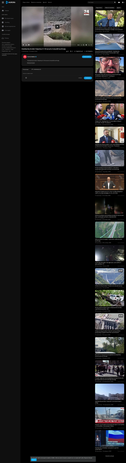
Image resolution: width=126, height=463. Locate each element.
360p (88, 39)
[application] (57, 27)
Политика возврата (6, 42)
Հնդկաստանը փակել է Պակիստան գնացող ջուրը (108, 286)
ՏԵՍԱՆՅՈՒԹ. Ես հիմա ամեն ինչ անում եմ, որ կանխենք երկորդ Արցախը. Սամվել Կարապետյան (109, 28)
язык (10, 51)
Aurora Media (31, 56)
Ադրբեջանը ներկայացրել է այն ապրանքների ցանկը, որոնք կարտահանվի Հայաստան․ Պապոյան (109, 145)
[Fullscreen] (91, 45)
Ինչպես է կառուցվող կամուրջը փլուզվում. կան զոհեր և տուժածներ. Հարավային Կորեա (109, 425)
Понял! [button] (34, 460)
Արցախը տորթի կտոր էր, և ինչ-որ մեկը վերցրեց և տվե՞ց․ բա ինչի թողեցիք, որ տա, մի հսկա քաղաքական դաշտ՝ (109, 193)
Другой (45, 2)
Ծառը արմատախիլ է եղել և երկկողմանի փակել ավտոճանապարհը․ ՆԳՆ (108, 308)
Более (49, 2)
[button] (123, 2)
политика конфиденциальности (9, 47)
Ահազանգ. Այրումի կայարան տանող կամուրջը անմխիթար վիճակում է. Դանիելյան (108, 75)
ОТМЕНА (80, 77)
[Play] (23, 45)
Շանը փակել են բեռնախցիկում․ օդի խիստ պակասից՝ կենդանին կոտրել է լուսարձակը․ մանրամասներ (107, 169)
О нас (3, 49)
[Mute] (86, 45)
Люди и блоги (26, 2)
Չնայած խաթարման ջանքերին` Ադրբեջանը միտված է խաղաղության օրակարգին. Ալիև (107, 52)
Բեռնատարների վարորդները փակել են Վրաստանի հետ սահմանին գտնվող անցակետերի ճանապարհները (109, 217)
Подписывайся (86, 56)
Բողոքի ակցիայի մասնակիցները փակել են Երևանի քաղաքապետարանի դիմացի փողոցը (109, 378)
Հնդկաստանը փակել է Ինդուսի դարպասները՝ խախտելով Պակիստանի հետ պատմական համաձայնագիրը (107, 332)
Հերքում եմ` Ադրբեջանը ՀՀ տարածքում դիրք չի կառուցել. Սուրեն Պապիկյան (108, 121)
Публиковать (88, 77)
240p (88, 41)
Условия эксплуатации (7, 46)
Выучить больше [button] (88, 458)
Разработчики (5, 51)
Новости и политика (36, 2)
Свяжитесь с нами (9, 49)
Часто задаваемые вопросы (8, 44)
